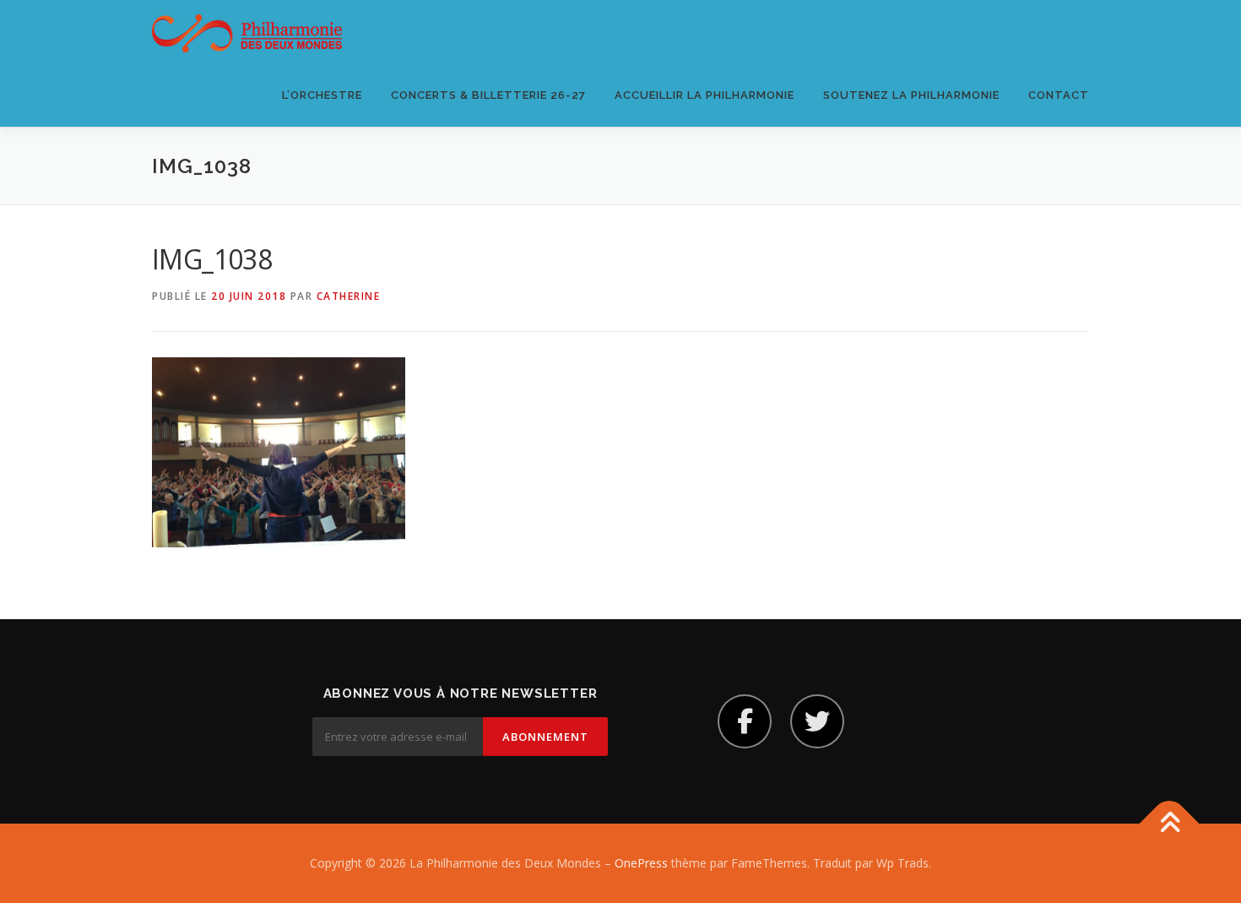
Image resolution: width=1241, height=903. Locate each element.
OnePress (641, 863)
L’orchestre (322, 95)
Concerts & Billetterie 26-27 (488, 95)
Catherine (349, 296)
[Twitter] (817, 721)
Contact (1058, 95)
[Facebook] (744, 721)
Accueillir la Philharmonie (704, 95)
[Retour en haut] (1170, 824)
